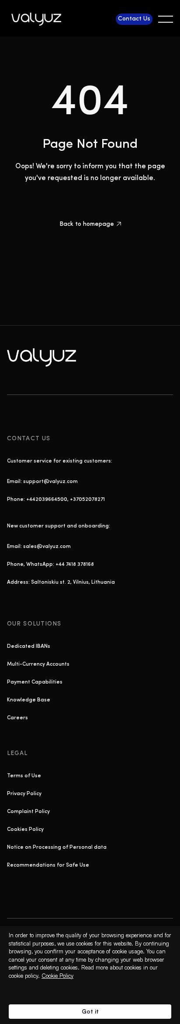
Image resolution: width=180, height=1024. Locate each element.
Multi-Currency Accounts (38, 664)
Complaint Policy (28, 811)
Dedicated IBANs (28, 646)
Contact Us (134, 19)
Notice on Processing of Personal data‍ (57, 847)
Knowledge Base (28, 700)
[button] (165, 19)
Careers (17, 718)
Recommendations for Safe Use (48, 865)
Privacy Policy (24, 793)
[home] (38, 19)
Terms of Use (24, 776)
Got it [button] (90, 1011)
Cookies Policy (25, 829)
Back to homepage (90, 224)
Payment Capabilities (34, 682)
